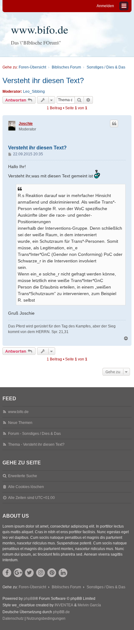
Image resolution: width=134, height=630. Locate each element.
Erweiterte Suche (22, 476)
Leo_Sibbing (34, 91)
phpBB (29, 598)
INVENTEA (64, 605)
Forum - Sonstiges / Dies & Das (34, 433)
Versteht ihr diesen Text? (43, 80)
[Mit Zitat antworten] (114, 123)
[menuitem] (13, 618)
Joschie (26, 123)
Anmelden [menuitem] (105, 6)
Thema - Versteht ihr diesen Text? (36, 444)
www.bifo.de (39, 29)
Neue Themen (20, 423)
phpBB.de (61, 612)
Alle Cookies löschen (26, 487)
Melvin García (89, 605)
